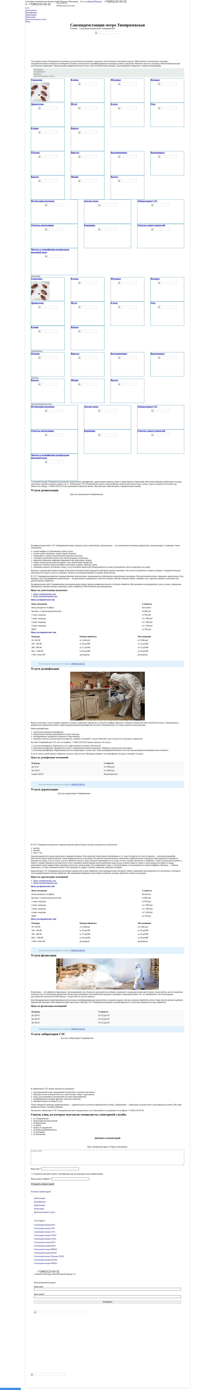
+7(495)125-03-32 (39, 4)
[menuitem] (28, 8)
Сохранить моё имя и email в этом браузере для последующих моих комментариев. (68, 1174)
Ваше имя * (36, 1169)
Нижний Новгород (95, 1)
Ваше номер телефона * (41, 1179)
